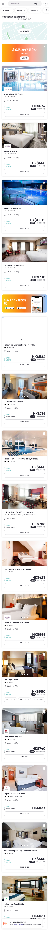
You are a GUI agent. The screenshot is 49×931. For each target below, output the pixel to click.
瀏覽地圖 (26, 31)
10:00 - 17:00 (24, 114)
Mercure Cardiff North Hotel (24, 621)
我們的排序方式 (23, 19)
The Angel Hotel (24, 678)
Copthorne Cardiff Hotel (24, 792)
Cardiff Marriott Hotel (24, 735)
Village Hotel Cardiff (24, 206)
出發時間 (19, 10)
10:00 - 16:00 (24, 475)
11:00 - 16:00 (24, 365)
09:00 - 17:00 (24, 757)
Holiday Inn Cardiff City (24, 902)
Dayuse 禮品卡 (18, 925)
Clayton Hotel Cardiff (24, 400)
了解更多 (24, 58)
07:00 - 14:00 (10, 700)
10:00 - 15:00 (24, 867)
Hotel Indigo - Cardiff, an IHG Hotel (24, 510)
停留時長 (33, 10)
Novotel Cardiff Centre (24, 92)
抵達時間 (6, 10)
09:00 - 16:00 (24, 422)
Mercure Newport (24, 149)
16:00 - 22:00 (38, 700)
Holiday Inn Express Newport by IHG (24, 343)
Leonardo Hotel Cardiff (24, 263)
